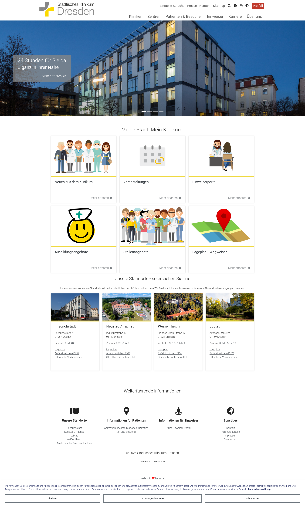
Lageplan (60, 349)
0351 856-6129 (176, 343)
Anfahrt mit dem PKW (67, 353)
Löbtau (74, 435)
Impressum (230, 435)
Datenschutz (231, 439)
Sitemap (219, 6)
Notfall (258, 6)
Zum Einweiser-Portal (179, 427)
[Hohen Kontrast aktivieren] (247, 6)
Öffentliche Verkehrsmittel (69, 357)
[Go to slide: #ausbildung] (149, 111)
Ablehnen (52, 498)
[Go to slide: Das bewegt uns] (155, 111)
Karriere (235, 16)
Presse (192, 6)
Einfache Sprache (172, 6)
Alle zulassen (252, 498)
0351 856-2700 (228, 343)
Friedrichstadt (74, 427)
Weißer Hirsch (74, 439)
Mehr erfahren (100, 198)
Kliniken (135, 16)
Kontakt (204, 6)
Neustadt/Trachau (74, 431)
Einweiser (215, 16)
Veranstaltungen (230, 431)
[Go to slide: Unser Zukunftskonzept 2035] (161, 111)
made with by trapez (153, 478)
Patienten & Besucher (184, 16)
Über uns (254, 16)
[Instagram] (241, 6)
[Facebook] (235, 6)
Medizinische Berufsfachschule (74, 443)
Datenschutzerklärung (259, 489)
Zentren (153, 16)
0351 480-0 (70, 343)
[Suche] (229, 6)
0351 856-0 (122, 343)
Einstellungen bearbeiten (152, 498)
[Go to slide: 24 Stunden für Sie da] (144, 111)
